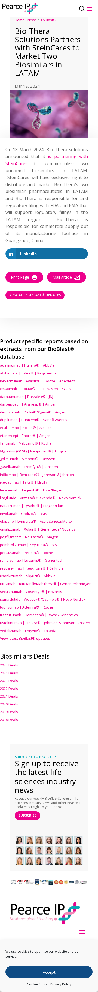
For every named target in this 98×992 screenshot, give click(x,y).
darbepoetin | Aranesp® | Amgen (28, 404)
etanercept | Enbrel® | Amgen (25, 435)
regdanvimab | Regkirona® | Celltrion (31, 568)
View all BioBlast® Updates (35, 295)
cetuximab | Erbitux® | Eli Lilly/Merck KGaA (35, 388)
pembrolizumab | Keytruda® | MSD (29, 544)
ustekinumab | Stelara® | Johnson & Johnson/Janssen (45, 622)
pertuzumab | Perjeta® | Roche (26, 552)
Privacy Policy (60, 984)
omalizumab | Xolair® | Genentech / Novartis (38, 529)
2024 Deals (9, 673)
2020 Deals (9, 704)
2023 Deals (9, 680)
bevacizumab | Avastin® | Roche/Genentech (37, 381)
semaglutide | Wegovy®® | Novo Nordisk (42, 599)
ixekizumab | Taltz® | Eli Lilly (24, 482)
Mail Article (62, 277)
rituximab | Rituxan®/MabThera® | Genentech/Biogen (45, 583)
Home (19, 19)
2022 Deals (9, 688)
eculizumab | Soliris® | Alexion (26, 427)
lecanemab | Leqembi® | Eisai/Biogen (31, 490)
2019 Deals (9, 711)
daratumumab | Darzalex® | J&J (26, 396)
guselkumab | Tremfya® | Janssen (29, 466)
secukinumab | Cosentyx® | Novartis (31, 591)
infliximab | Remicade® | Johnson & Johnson (37, 474)
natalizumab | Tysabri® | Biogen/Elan (31, 505)
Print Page (20, 277)
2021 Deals (9, 696)
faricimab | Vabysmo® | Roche (26, 443)
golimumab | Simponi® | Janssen (27, 458)
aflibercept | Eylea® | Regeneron (28, 373)
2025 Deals (9, 665)
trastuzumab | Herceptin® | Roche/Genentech (39, 614)
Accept (49, 972)
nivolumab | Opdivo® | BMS (23, 513)
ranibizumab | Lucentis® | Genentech (31, 560)
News (32, 19)
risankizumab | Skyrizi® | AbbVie (28, 575)
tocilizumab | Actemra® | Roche (26, 607)
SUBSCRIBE (27, 815)
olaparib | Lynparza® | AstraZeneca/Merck (36, 521)
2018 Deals (9, 719)
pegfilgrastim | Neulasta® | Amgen (29, 536)
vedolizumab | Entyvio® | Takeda (28, 630)
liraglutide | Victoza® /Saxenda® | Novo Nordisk (40, 497)
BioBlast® (48, 19)
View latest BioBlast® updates (25, 638)
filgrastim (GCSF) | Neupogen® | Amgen (33, 451)
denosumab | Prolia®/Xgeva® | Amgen (33, 412)
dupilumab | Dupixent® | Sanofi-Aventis (33, 419)
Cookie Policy (37, 984)
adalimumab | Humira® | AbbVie (27, 365)
